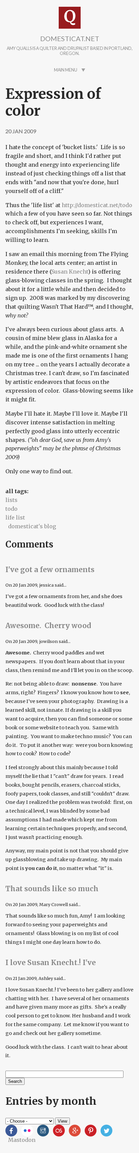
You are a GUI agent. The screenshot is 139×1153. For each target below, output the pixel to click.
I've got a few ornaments (49, 569)
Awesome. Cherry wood (48, 625)
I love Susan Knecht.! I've (50, 962)
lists (11, 500)
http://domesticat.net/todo (97, 205)
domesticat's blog (32, 526)
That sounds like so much (52, 888)
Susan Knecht (69, 271)
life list (15, 517)
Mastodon (21, 1139)
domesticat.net (69, 38)
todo (11, 508)
